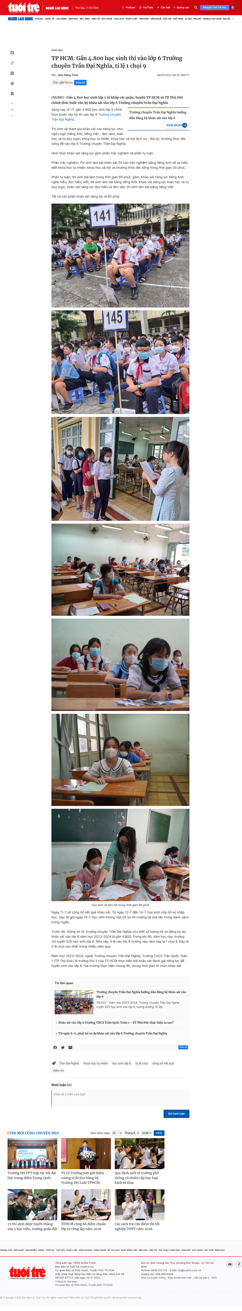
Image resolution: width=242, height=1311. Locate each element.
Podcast (130, 7)
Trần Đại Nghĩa (69, 1063)
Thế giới (60, 1250)
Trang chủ (6, 1250)
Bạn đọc (73, 18)
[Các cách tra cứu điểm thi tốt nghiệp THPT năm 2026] (139, 1204)
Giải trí (167, 18)
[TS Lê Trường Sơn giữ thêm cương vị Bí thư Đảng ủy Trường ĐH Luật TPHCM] (86, 1153)
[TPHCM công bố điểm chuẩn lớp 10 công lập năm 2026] (86, 1204)
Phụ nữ (197, 18)
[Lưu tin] (12, 94)
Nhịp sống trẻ (129, 1250)
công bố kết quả (163, 1063)
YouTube (148, 7)
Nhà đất (186, 1250)
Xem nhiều (31, 1250)
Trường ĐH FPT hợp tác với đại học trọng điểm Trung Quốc (32, 1175)
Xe (108, 1250)
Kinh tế (96, 18)
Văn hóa (143, 1250)
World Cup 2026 (212, 18)
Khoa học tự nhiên (96, 1063)
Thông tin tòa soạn (66, 1281)
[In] (12, 84)
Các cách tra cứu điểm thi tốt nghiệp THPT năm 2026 (137, 1226)
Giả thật (209, 1250)
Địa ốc (226, 18)
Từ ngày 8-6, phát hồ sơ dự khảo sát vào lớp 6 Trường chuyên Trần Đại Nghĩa (112, 1033)
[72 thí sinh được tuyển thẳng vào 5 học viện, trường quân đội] (32, 1204)
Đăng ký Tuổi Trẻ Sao (214, 7)
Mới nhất (19, 1250)
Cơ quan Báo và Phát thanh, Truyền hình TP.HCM (83, 1285)
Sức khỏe (106, 18)
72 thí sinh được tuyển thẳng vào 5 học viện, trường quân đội (32, 1226)
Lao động (61, 18)
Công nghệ (99, 1250)
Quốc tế (49, 18)
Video (41, 1250)
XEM (159, 1133)
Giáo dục (119, 18)
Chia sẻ (80, 82)
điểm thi (58, 1070)
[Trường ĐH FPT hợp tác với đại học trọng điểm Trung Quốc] (32, 1153)
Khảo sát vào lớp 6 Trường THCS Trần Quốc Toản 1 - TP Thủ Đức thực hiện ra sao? (116, 1023)
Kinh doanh (85, 1250)
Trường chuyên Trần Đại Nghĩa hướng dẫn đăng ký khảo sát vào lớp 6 (157, 115)
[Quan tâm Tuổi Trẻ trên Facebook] (239, 1264)
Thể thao (178, 18)
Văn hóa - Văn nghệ (150, 18)
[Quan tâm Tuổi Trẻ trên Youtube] (230, 1264)
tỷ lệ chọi (142, 1063)
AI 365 (188, 18)
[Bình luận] (12, 74)
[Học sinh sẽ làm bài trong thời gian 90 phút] (120, 855)
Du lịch (115, 1250)
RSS (214, 1277)
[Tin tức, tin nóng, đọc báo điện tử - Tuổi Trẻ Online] (27, 7)
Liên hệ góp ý (201, 1277)
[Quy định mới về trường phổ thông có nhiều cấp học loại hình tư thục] (139, 1153)
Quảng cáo (183, 7)
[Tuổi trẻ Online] (28, 1272)
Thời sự (38, 18)
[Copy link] (12, 63)
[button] (12, 103)
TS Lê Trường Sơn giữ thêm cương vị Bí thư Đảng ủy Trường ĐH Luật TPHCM (82, 1178)
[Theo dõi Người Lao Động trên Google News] (62, 82)
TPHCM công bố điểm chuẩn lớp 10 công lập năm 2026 (83, 1226)
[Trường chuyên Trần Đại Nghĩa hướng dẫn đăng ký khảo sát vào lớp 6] (74, 1002)
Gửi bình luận (176, 1113)
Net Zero (85, 18)
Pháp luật (131, 18)
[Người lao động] (57, 8)
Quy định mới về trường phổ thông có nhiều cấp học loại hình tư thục (137, 1178)
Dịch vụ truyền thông (153, 1277)
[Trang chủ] (20, 19)
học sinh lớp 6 (121, 1063)
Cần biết (165, 7)
